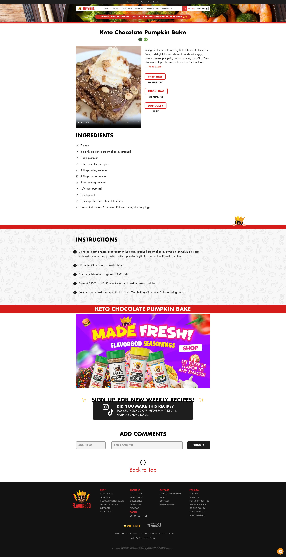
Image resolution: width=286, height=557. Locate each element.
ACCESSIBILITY (196, 515)
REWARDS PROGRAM (170, 494)
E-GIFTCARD (106, 512)
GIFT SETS (105, 508)
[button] (106, 8)
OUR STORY (136, 494)
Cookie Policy (197, 508)
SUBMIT (198, 445)
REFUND (193, 494)
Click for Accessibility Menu (143, 538)
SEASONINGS (106, 494)
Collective (136, 501)
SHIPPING (194, 497)
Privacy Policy (197, 504)
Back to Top (143, 469)
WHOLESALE (136, 497)
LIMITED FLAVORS (109, 504)
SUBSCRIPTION (197, 512)
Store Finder (167, 504)
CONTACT (164, 501)
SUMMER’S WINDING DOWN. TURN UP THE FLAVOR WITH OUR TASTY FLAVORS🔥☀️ (143, 16)
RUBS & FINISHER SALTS (112, 501)
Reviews (134, 508)
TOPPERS (105, 497)
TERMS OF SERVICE (199, 501)
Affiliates (135, 504)
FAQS (162, 497)
